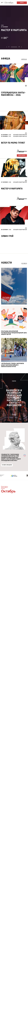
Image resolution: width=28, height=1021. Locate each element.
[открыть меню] (2, 3)
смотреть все (24, 59)
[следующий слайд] (21, 47)
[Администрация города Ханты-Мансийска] (14, 475)
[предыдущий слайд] (6, 47)
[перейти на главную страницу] (8, 3)
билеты (22, 2)
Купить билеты (21, 155)
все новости (24, 263)
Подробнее (14, 414)
